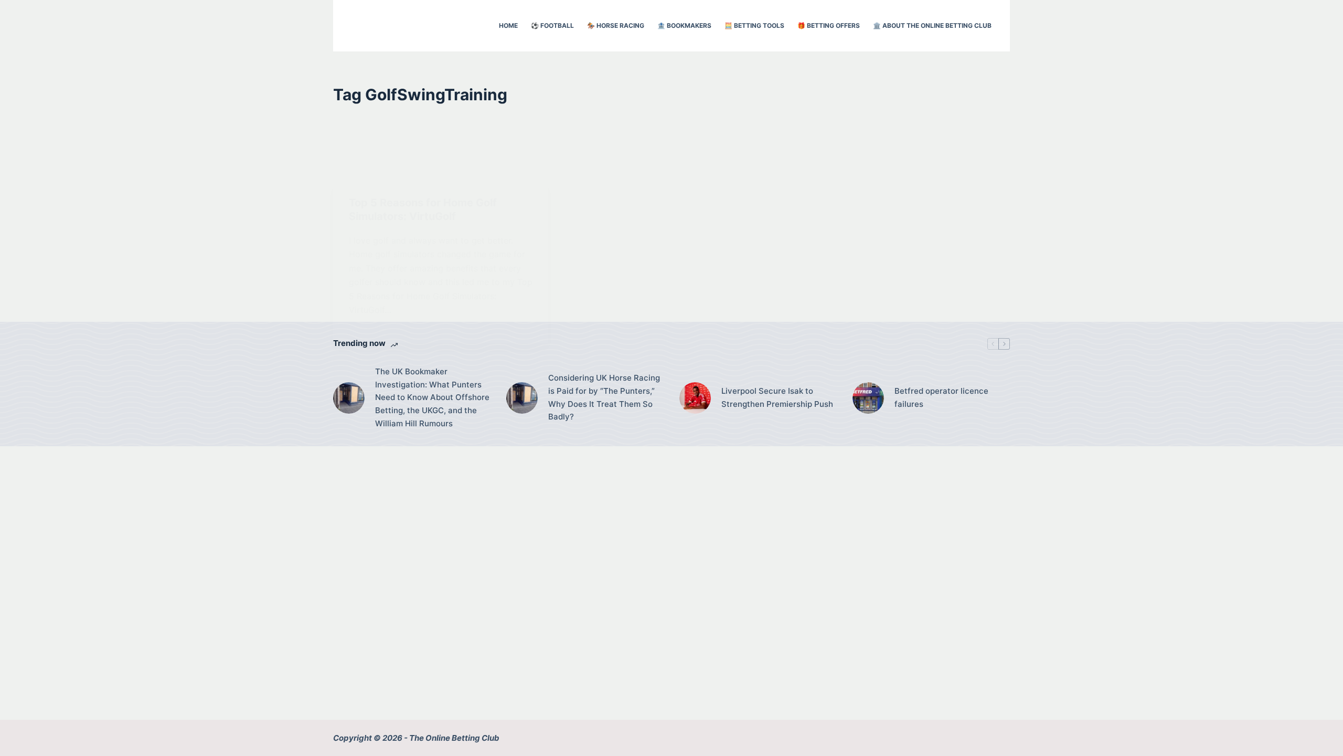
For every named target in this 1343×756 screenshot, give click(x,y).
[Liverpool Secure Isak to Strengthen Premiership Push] (695, 398)
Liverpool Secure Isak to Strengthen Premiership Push (777, 397)
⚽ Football (552, 25)
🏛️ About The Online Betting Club (932, 25)
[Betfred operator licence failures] (868, 398)
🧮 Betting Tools (754, 25)
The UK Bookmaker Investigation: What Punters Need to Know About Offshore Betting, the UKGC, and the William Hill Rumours (432, 397)
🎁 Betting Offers (828, 25)
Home (508, 25)
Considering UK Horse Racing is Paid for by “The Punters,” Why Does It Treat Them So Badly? (604, 397)
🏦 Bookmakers (684, 25)
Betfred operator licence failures (941, 397)
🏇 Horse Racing (615, 25)
